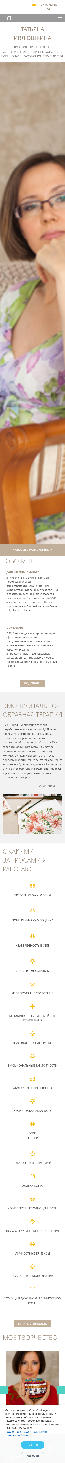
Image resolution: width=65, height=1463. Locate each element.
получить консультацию (32, 550)
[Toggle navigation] (60, 18)
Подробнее (32, 683)
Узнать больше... (49, 786)
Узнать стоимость (32, 1324)
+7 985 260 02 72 (48, 7)
